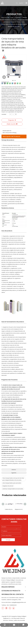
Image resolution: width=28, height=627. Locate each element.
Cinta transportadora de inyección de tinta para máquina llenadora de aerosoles (13, 479)
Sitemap (11, 620)
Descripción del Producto (11, 136)
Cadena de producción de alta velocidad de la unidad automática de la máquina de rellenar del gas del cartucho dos (9, 509)
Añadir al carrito (11, 124)
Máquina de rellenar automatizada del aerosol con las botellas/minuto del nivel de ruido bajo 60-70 (19, 509)
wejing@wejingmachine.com (19, 602)
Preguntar (11, 120)
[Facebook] (2, 608)
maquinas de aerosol (7, 486)
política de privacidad (19, 620)
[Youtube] (13, 608)
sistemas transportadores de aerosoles (12, 488)
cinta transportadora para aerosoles (11, 483)
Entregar (8, 539)
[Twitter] (10, 608)
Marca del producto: (8, 132)
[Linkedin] (6, 608)
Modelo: (5, 130)
